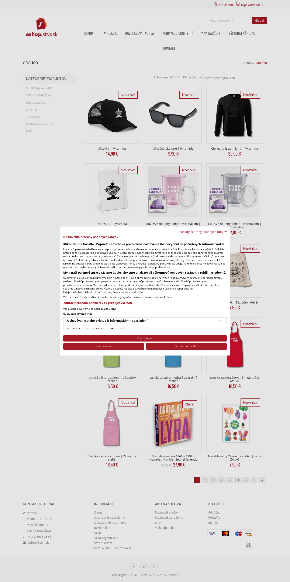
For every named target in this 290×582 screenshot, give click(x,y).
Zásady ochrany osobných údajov (203, 232)
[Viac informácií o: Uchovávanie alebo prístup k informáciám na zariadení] (221, 321)
